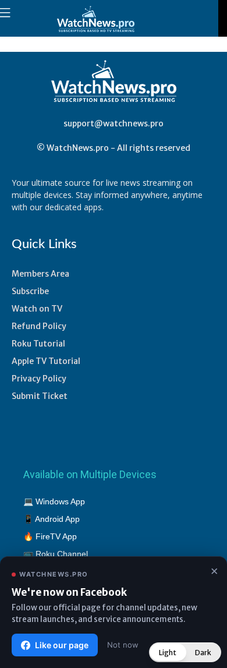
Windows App (60, 501)
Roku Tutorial (38, 343)
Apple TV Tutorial (46, 361)
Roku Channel (62, 554)
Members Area (40, 273)
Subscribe (30, 291)
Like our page (61, 645)
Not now (123, 644)
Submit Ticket (40, 396)
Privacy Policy (39, 378)
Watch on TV (37, 308)
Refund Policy (39, 326)
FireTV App (56, 536)
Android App (57, 519)
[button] (185, 652)
